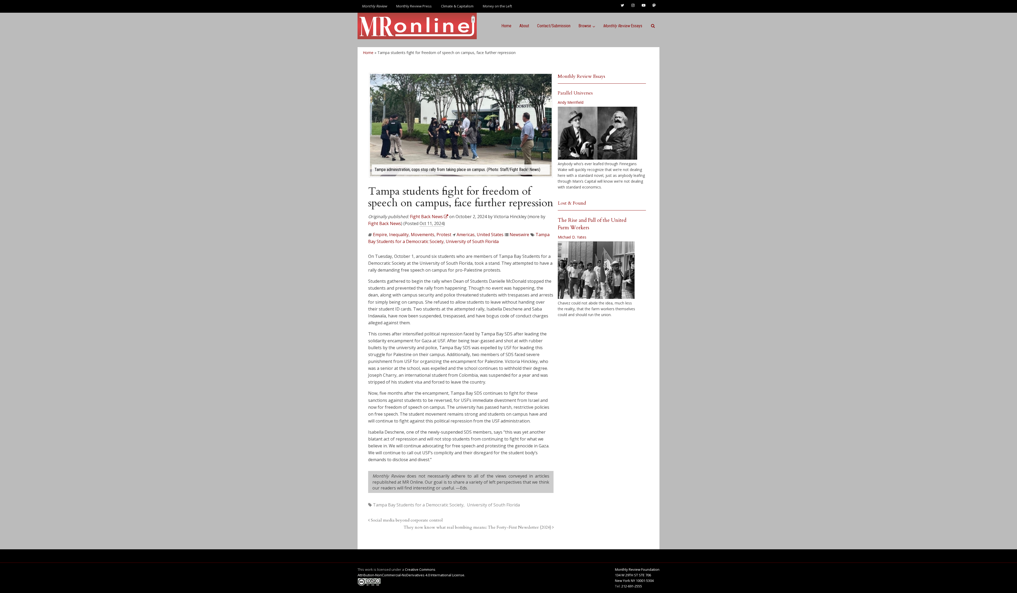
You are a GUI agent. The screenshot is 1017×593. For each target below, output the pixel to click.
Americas (466, 234)
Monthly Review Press (414, 6)
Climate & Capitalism (457, 6)
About (524, 25)
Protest (443, 234)
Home (506, 25)
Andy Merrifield (570, 102)
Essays (622, 25)
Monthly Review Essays (581, 76)
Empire (380, 234)
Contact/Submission (553, 25)
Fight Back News (384, 223)
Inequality (399, 234)
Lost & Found (572, 203)
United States (490, 234)
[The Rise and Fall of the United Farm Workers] (596, 270)
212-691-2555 (631, 586)
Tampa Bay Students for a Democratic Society (418, 505)
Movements (422, 234)
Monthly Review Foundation (637, 569)
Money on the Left (497, 6)
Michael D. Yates (572, 237)
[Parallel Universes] (597, 133)
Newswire (519, 234)
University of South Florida (472, 241)
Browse (584, 25)
